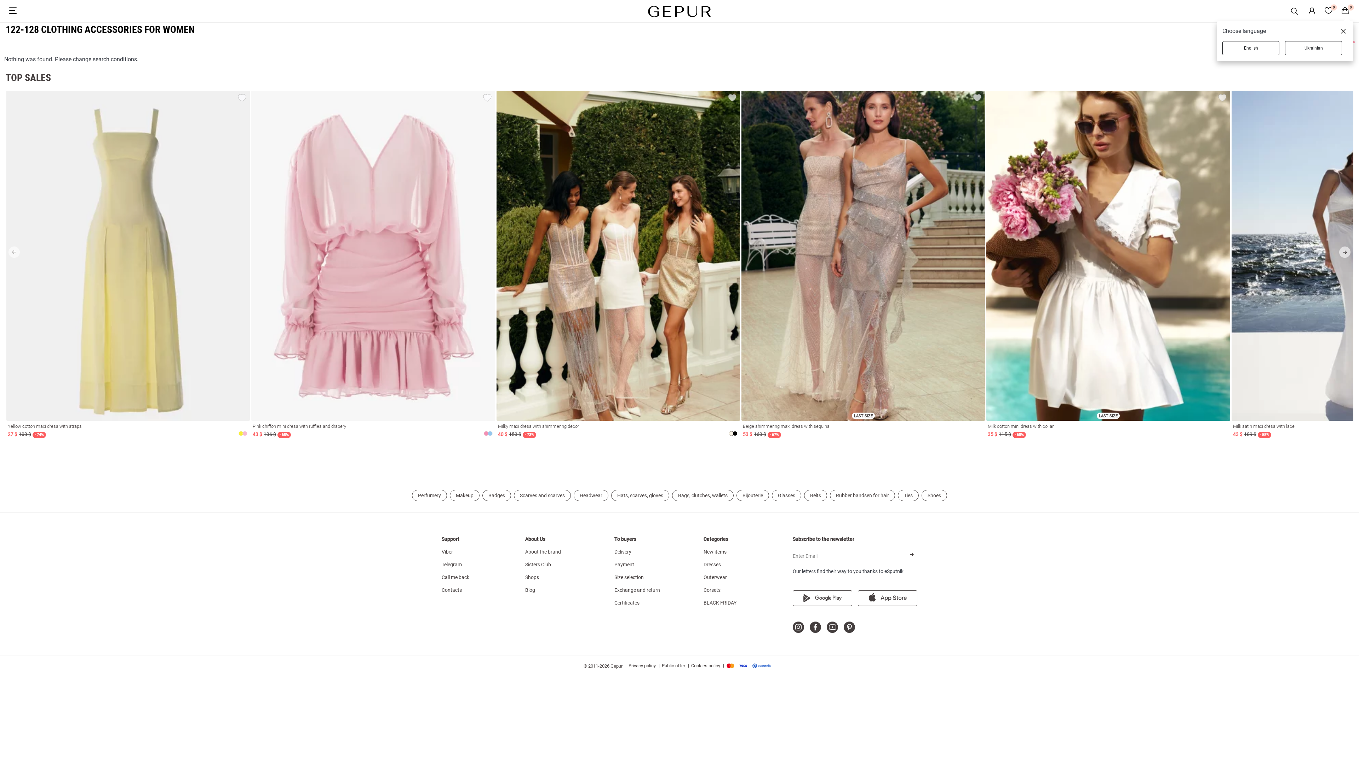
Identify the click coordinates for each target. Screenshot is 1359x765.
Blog (530, 590)
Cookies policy (705, 665)
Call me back (455, 577)
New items (715, 552)
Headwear (591, 495)
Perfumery (429, 495)
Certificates (627, 603)
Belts (815, 495)
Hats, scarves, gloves (640, 495)
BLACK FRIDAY (720, 603)
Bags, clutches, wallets (703, 495)
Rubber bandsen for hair (862, 495)
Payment (624, 564)
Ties (908, 495)
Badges (496, 495)
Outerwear (715, 577)
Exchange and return (637, 590)
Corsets (712, 590)
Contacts (452, 590)
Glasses (786, 495)
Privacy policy (642, 665)
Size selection (629, 577)
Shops (532, 577)
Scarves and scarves (542, 495)
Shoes (934, 495)
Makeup (465, 495)
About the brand (543, 552)
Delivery (622, 552)
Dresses (712, 564)
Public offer (673, 665)
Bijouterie (752, 495)
